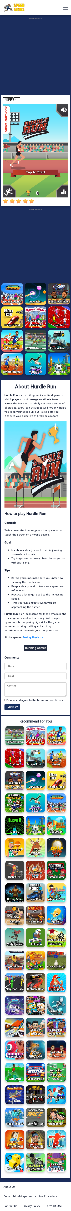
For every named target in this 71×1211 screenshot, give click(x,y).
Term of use (53, 1206)
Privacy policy (31, 1206)
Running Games (35, 648)
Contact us (10, 1206)
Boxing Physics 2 (33, 637)
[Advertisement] (35, 56)
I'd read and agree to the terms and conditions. (35, 700)
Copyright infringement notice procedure (30, 1196)
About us (9, 1187)
